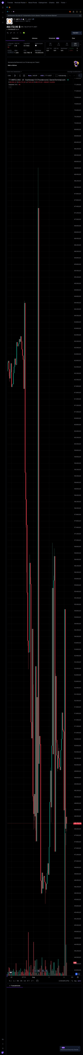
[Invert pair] (33, 19)
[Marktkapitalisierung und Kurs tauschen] (7, 29)
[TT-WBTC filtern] (69, 989)
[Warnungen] (3, 1044)
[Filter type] (31, 989)
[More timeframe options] (80, 44)
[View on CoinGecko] (24, 33)
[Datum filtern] (22, 989)
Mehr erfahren (12, 65)
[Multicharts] (3, 1039)
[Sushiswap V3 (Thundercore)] (13, 11)
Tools (63, 2)
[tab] (15, 38)
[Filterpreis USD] (57, 989)
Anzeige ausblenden (74, 71)
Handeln (76, 33)
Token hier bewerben (13, 71)
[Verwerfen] (78, 1047)
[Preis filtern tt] (44, 989)
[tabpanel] (44, 49)
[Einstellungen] (3, 1048)
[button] (20, 989)
